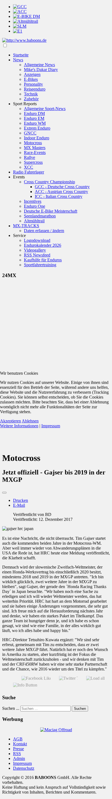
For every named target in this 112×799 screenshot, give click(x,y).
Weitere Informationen (19, 425)
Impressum (50, 425)
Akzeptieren (10, 421)
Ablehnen (30, 421)
